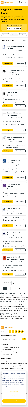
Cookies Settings (14, 391)
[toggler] (25, 2)
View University (20, 63)
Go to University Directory (13, 28)
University (13, 34)
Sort (24, 40)
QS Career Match (4, 313)
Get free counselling (6, 354)
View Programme (8, 63)
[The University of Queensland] (4, 185)
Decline (14, 396)
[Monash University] (4, 71)
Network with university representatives (12, 366)
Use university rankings (7, 349)
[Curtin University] (4, 113)
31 (16, 288)
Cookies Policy (18, 387)
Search (4, 34)
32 (19, 288)
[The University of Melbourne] (4, 161)
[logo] (7, 2)
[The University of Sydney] (4, 257)
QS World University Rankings (8, 301)
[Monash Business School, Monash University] (4, 138)
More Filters (22, 34)
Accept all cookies (14, 401)
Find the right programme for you (10, 347)
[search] (19, 2)
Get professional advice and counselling (12, 368)
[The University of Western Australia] (4, 47)
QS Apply (8, 308)
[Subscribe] (24, 339)
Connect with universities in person (10, 352)
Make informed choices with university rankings (14, 363)
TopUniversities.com (5, 296)
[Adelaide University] (4, 233)
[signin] (22, 2)
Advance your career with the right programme (14, 361)
